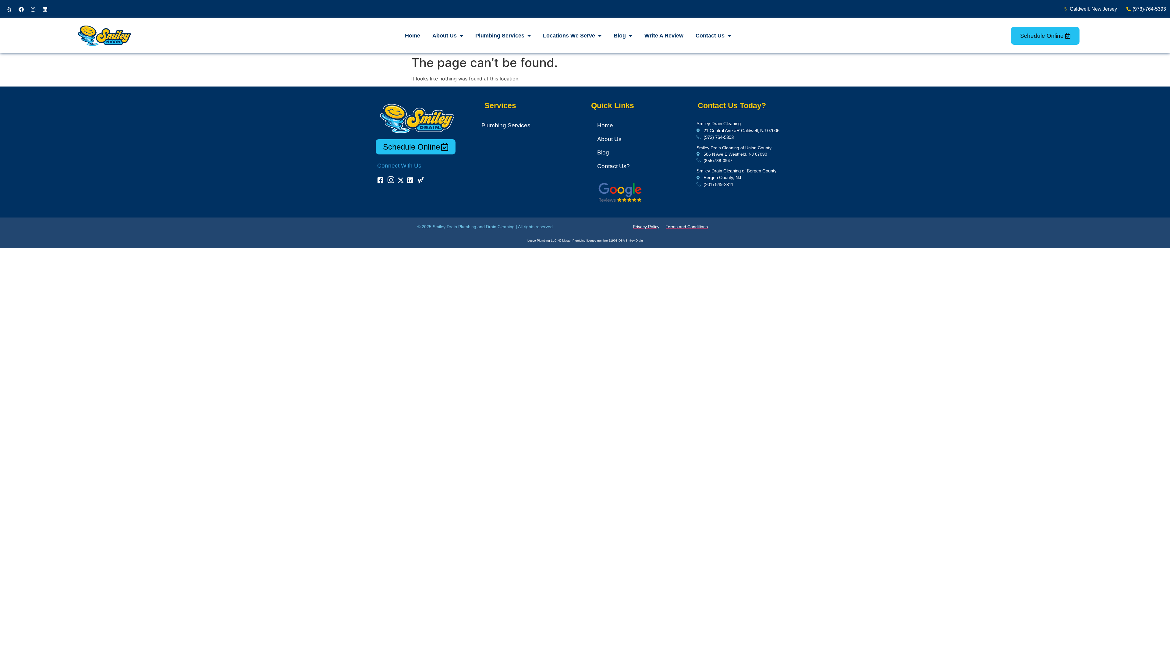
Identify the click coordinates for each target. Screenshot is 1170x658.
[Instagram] (33, 9)
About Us (444, 36)
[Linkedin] (45, 9)
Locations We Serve (569, 36)
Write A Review (663, 36)
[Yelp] (9, 9)
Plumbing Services (499, 36)
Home (412, 36)
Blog (620, 36)
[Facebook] (21, 9)
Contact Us (710, 36)
